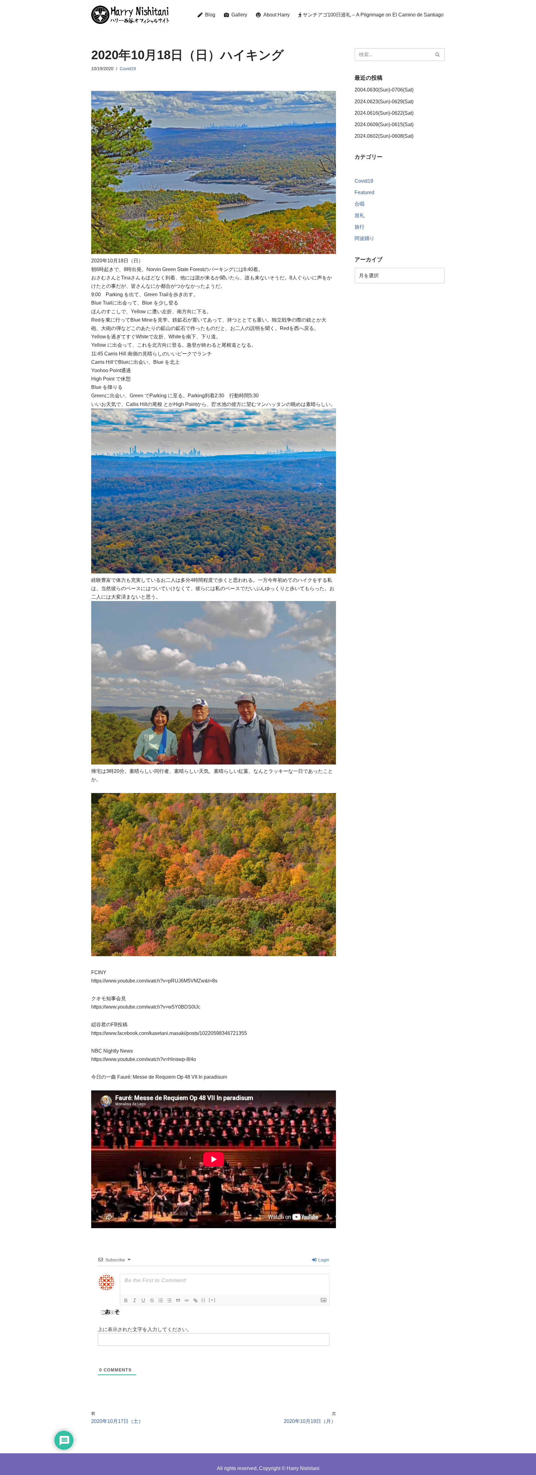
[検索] (438, 54)
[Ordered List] (160, 1300)
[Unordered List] (169, 1300)
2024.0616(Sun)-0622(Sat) (384, 113)
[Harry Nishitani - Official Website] (130, 15)
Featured (364, 192)
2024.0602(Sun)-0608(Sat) (384, 136)
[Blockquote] (178, 1300)
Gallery (238, 14)
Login (323, 1259)
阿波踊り (364, 238)
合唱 (359, 204)
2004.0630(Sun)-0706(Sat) (384, 89)
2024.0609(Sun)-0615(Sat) (384, 124)
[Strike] (152, 1300)
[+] (212, 1300)
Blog (209, 14)
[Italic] (134, 1300)
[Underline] (143, 1300)
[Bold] (126, 1300)
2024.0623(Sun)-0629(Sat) (384, 101)
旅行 (359, 226)
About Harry (275, 14)
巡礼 (359, 215)
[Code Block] (186, 1300)
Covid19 (128, 68)
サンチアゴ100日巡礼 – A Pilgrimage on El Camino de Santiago (373, 14)
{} (203, 1300)
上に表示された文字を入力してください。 (145, 1329)
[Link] (195, 1300)
